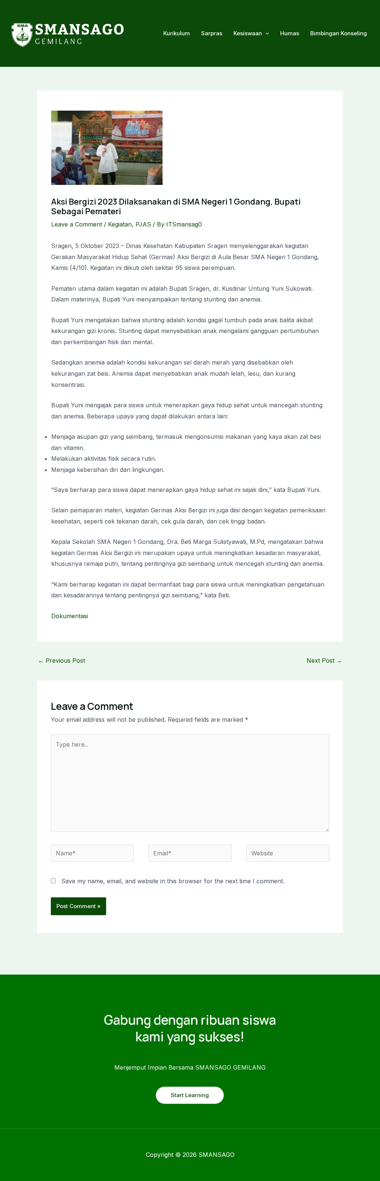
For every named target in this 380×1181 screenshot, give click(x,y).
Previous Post (61, 660)
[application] (265, 33)
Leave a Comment (76, 224)
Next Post (324, 660)
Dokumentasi (69, 616)
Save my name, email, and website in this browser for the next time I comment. (172, 881)
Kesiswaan (247, 33)
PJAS (143, 224)
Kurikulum (176, 33)
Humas (289, 33)
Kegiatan (120, 224)
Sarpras (211, 33)
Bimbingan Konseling (338, 33)
